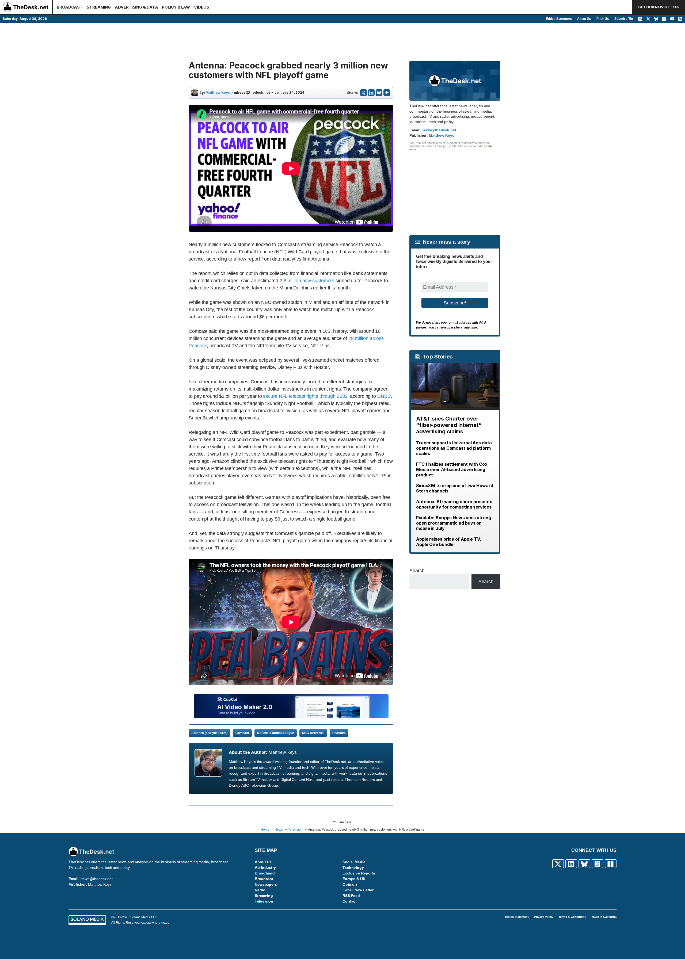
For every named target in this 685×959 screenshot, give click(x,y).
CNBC (384, 396)
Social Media (354, 862)
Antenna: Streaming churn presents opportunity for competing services (454, 504)
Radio (260, 890)
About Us (584, 19)
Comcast (242, 733)
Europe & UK (354, 879)
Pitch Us (602, 19)
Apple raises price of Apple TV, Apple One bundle (448, 541)
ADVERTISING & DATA (136, 7)
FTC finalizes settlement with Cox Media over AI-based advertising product (452, 469)
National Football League (275, 733)
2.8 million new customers (307, 280)
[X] (363, 92)
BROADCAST (70, 7)
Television (264, 901)
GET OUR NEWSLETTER (659, 7)
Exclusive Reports (358, 873)
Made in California (604, 916)
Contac (348, 901)
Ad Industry (265, 867)
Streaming (264, 895)
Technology (353, 867)
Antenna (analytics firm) (209, 733)
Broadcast (264, 879)
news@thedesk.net (438, 130)
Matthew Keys (218, 92)
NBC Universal (313, 733)
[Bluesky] (379, 92)
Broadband (265, 873)
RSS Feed (351, 895)
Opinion (349, 884)
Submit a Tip (623, 19)
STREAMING (99, 7)
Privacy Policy (543, 916)
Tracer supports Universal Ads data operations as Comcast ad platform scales (454, 448)
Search (416, 570)
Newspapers (266, 884)
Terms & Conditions (572, 916)
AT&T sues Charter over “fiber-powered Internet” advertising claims (449, 425)
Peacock (338, 733)
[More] (386, 92)
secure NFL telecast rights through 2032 (305, 396)
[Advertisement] (342, 42)
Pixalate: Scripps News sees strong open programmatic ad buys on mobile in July (453, 523)
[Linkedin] (371, 92)
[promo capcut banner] (291, 716)
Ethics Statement (559, 19)
